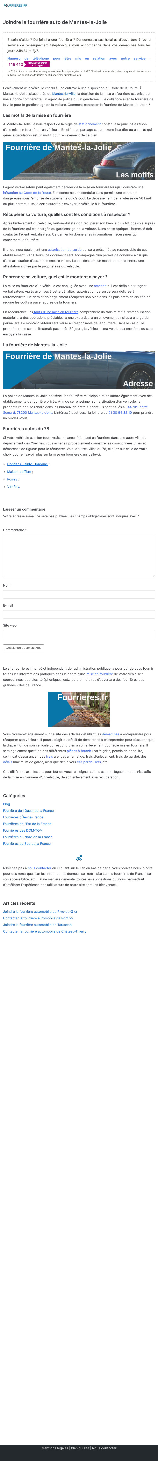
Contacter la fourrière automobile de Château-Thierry (44, 931)
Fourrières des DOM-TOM (23, 830)
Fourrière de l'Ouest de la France (28, 810)
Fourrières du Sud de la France (27, 843)
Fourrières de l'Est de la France (27, 824)
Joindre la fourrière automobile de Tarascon (37, 925)
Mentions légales (55, 1448)
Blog (6, 804)
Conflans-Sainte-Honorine (27, 464)
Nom (6, 585)
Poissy (12, 479)
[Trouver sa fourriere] (15, 6)
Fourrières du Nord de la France (27, 837)
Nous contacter (104, 1448)
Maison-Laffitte (19, 472)
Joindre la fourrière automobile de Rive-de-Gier (40, 911)
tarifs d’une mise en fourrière (55, 312)
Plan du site (80, 1448)
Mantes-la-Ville (64, 93)
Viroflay (13, 487)
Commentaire (15, 530)
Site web (10, 625)
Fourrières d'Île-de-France (23, 817)
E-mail (8, 605)
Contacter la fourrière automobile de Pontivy (38, 918)
